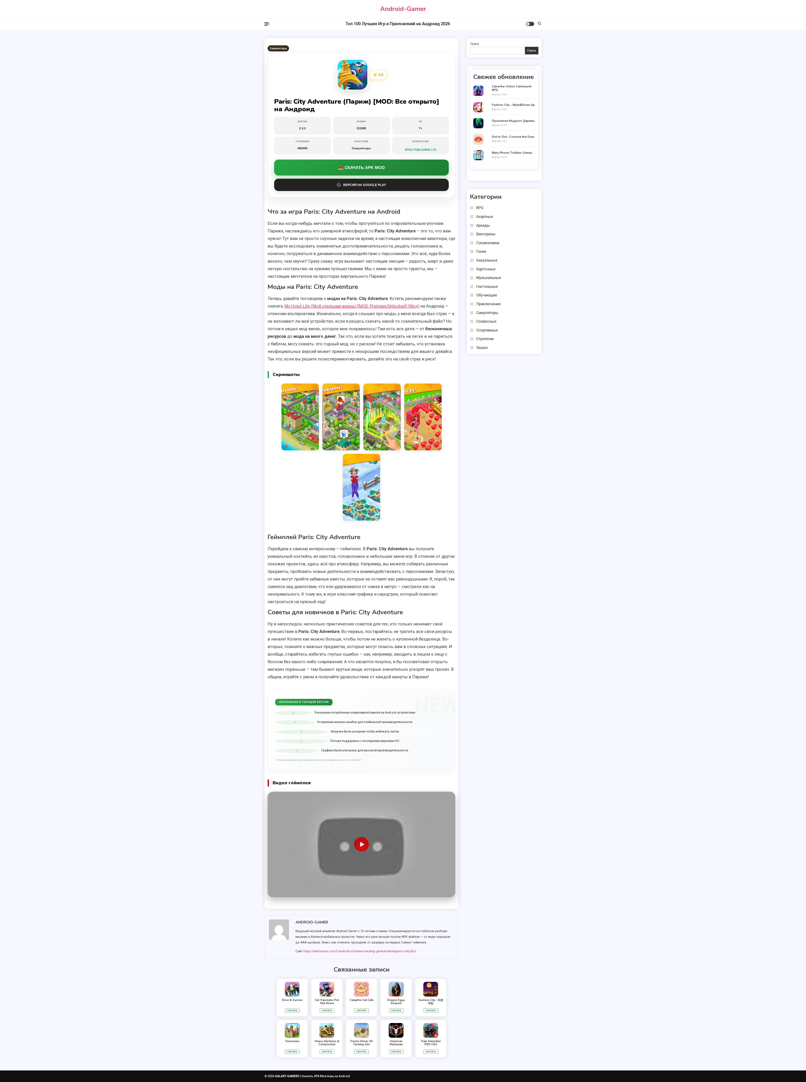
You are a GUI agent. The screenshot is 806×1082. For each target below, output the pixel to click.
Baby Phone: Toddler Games (512, 153)
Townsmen (292, 1041)
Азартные (484, 216)
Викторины (486, 234)
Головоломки (487, 243)
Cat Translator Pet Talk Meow (327, 1001)
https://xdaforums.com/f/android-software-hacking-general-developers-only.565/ (359, 951)
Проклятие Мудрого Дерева (513, 121)
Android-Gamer (403, 9)
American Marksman (396, 1043)
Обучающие (486, 295)
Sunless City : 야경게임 (431, 1001)
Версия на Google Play (364, 185)
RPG (479, 208)
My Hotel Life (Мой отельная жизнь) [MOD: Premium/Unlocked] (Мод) (351, 306)
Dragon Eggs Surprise (396, 1001)
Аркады (483, 225)
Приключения (488, 304)
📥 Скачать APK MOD (361, 167)
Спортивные (487, 330)
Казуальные (486, 260)
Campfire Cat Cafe (361, 1000)
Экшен (482, 347)
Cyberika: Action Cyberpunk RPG (511, 88)
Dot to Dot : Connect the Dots (513, 137)
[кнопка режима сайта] (530, 24)
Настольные (487, 286)
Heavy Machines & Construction (327, 1043)
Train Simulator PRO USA (431, 1043)
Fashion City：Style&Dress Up (513, 105)
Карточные (486, 269)
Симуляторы (278, 48)
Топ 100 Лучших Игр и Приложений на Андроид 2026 (397, 23)
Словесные (486, 321)
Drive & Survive (292, 1000)
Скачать (292, 1010)
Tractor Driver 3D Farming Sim (361, 1043)
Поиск (474, 44)
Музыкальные (488, 277)
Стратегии (485, 339)
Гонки (481, 251)
